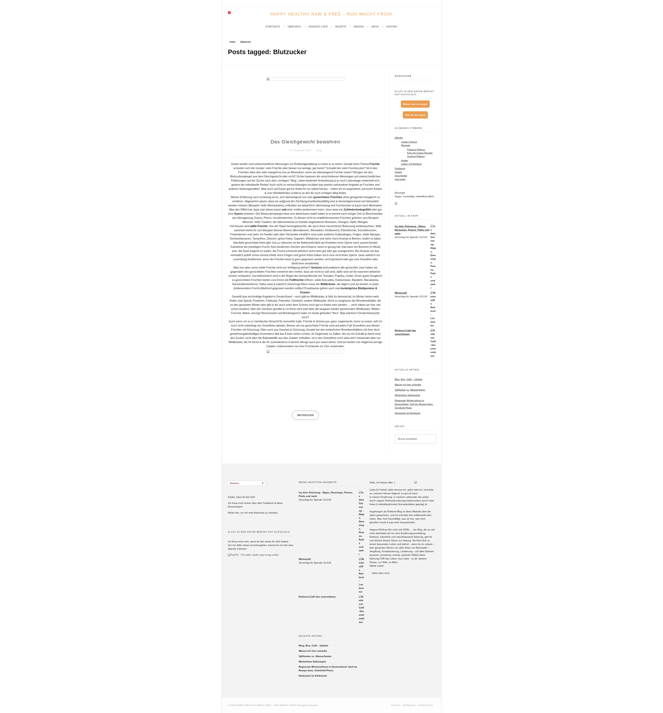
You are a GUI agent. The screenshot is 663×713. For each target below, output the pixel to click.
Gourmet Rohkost (416, 156)
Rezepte (405, 145)
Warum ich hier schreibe (408, 384)
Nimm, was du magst (415, 104)
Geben (398, 172)
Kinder (404, 160)
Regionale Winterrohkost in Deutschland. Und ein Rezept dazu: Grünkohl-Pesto (414, 404)
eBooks (399, 137)
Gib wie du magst (415, 115)
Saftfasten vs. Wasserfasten (410, 389)
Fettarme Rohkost (416, 149)
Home (233, 42)
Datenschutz (425, 705)
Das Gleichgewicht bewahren (305, 141)
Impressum (409, 705)
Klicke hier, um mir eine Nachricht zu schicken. (253, 512)
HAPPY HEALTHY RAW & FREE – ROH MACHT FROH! (332, 14)
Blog (318, 150)
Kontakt (396, 705)
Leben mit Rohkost (411, 164)
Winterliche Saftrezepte (407, 395)
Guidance (400, 168)
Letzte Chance (409, 142)
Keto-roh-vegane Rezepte (420, 153)
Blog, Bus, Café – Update (408, 379)
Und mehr (400, 179)
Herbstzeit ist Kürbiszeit (407, 413)
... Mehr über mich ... (380, 573)
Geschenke (401, 175)
